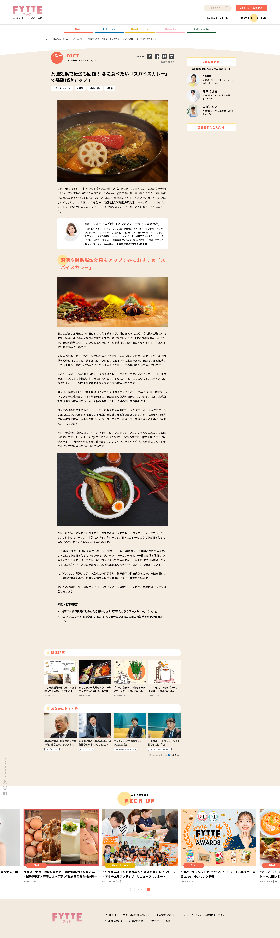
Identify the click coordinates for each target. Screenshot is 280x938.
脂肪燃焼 (95, 88)
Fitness (109, 29)
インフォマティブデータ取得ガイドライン (203, 914)
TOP (46, 38)
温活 (81, 88)
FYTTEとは (110, 914)
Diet (78, 29)
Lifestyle (201, 29)
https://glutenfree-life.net (132, 243)
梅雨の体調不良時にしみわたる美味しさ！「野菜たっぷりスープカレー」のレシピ (109, 611)
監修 (168, 920)
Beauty (170, 29)
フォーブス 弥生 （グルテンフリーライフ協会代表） (127, 224)
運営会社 (154, 920)
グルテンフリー (63, 88)
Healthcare (140, 29)
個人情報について (166, 914)
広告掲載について (113, 920)
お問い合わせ (136, 920)
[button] (131, 889)
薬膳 (110, 88)
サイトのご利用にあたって (136, 914)
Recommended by (158, 754)
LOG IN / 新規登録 (251, 8)
